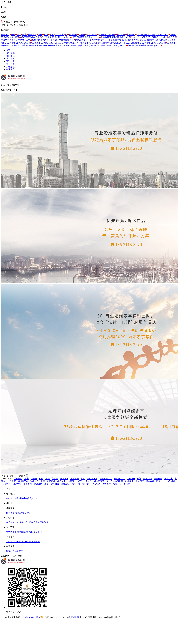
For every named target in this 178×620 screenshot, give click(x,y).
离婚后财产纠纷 (51, 484)
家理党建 (35, 522)
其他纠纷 (35, 498)
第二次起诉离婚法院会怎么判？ (55, 37)
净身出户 (168, 478)
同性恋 (12, 481)
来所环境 (19, 542)
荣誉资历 (27, 542)
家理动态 (10, 61)
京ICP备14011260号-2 (30, 617)
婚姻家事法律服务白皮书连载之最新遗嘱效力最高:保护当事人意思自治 (133, 43)
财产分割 (107, 484)
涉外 (40, 34)
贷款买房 (129, 481)
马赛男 (82, 34)
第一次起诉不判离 (107, 34)
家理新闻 (10, 522)
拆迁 (46, 34)
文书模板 (10, 532)
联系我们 (10, 551)
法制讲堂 (44, 522)
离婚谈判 (27, 484)
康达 (17, 37)
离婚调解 (38, 484)
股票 (43, 481)
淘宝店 (71, 481)
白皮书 (34, 478)
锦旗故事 (19, 513)
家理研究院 (28, 532)
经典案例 (10, 513)
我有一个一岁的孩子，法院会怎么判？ (149, 37)
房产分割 (86, 484)
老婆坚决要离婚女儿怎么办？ (85, 37)
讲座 (26, 478)
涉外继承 (171, 481)
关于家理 (10, 67)
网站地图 (75, 617)
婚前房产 (73, 34)
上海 (3, 17)
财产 (13, 34)
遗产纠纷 (5, 34)
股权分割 (75, 484)
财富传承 (27, 498)
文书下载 (10, 64)
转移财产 (34, 481)
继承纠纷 (17, 484)
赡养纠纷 (150, 481)
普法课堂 (19, 532)
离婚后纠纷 (92, 478)
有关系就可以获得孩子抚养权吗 (115, 37)
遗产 (24, 34)
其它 (83, 478)
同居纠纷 (160, 481)
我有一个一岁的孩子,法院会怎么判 (152, 34)
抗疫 (41, 478)
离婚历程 (131, 34)
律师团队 (10, 56)
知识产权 (51, 481)
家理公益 (27, 522)
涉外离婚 (65, 484)
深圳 (3, 12)
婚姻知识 (37, 532)
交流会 (55, 478)
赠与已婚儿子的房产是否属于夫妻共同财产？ (52, 40)
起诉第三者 (92, 34)
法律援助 (74, 478)
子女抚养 (96, 484)
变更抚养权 (119, 478)
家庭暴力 (59, 34)
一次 (52, 34)
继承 (19, 34)
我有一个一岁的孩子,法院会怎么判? (144, 45)
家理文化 (121, 34)
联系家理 (10, 69)
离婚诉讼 (117, 484)
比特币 (79, 481)
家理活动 (64, 478)
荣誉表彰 (18, 478)
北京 (4, 7)
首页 (8, 50)
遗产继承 (32, 34)
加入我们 (19, 551)
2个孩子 (88, 481)
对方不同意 (99, 481)
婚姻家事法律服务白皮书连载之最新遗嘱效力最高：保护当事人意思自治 (65, 43)
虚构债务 (131, 478)
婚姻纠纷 (10, 498)
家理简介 (10, 542)
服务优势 (35, 542)
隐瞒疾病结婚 (106, 478)
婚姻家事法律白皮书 (30, 37)
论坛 (47, 478)
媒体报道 (19, 522)
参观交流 (128, 484)
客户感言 (27, 513)
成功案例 (10, 58)
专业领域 (10, 53)
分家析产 (7, 484)
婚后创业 (61, 481)
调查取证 (158, 478)
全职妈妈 (147, 478)
